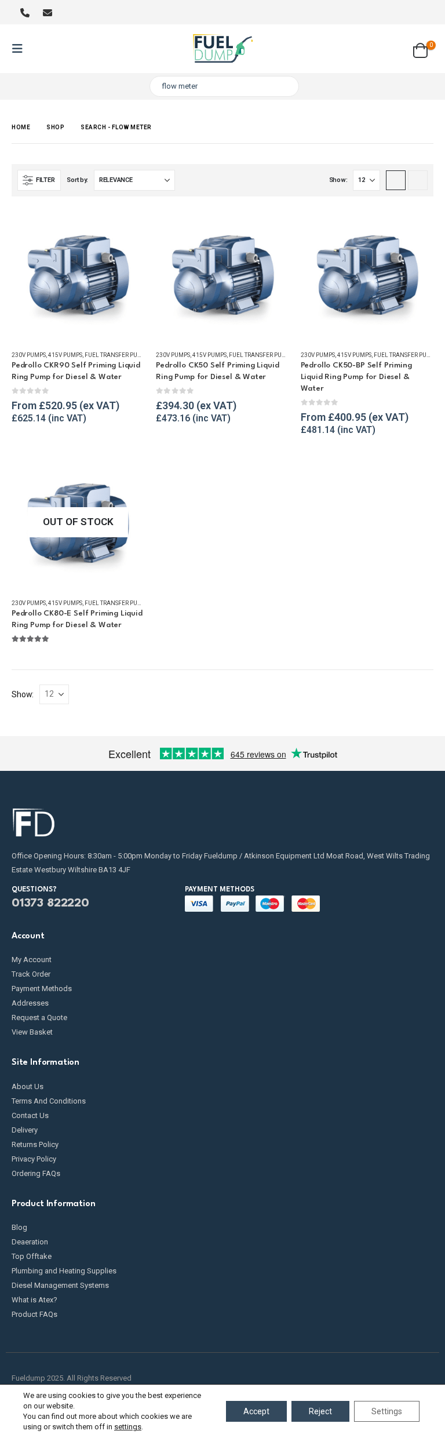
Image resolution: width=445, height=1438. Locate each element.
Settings (386, 1411)
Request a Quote (39, 1017)
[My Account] (390, 48)
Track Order (31, 974)
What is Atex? (34, 1299)
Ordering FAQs (36, 1173)
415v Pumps (65, 355)
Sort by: (77, 180)
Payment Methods (42, 988)
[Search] (282, 86)
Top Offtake (32, 1256)
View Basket (32, 1032)
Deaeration (30, 1241)
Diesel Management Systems (60, 1285)
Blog (19, 1227)
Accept (256, 1411)
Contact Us (30, 1115)
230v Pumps (29, 355)
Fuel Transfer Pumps (117, 355)
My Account (32, 959)
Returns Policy (35, 1144)
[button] (21, 49)
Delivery (25, 1130)
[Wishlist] (424, 12)
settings (127, 1426)
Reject (320, 1411)
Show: (338, 180)
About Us (27, 1086)
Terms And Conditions (49, 1101)
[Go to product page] (78, 274)
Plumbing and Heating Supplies (64, 1270)
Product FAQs (34, 1314)
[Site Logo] (223, 48)
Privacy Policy (34, 1159)
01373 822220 (50, 903)
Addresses (30, 1003)
